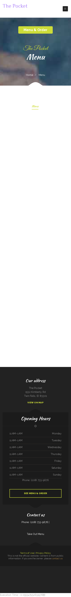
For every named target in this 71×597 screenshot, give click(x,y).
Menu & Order (35, 30)
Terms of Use (27, 553)
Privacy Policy (43, 553)
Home (29, 75)
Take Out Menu (35, 534)
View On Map (35, 402)
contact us (57, 558)
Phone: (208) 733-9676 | (35, 522)
